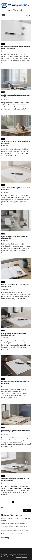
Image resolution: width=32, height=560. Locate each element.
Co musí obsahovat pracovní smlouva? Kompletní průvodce (13, 334)
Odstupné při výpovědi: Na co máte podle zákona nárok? (14, 237)
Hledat (3, 508)
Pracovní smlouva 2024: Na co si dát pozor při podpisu (15, 382)
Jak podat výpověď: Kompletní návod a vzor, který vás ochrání (15, 431)
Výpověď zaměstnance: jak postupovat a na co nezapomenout (15, 479)
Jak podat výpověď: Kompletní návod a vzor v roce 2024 (15, 188)
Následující (19, 502)
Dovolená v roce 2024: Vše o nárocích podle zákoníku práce (15, 285)
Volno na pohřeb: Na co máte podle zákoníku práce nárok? (15, 142)
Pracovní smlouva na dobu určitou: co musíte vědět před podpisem (15, 47)
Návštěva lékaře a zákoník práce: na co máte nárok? (15, 96)
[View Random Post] (25, 15)
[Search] (29, 15)
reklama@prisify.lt (21, 557)
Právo (3, 43)
